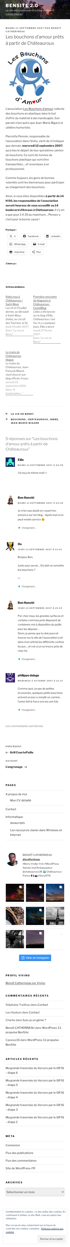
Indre (54, 419)
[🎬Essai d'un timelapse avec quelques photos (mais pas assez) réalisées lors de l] (15, 893)
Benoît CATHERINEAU (20, 1028)
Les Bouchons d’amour (38, 109)
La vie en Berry (22, 414)
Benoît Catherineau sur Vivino (25, 983)
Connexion (13, 1145)
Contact (11, 809)
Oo (20, 544)
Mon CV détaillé (20, 800)
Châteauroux (38, 419)
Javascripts (17, 823)
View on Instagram (37, 957)
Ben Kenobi (26, 497)
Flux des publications (19, 1153)
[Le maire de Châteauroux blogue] (19, 370)
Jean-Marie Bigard (25, 423)
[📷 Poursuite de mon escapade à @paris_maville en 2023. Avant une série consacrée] (15, 916)
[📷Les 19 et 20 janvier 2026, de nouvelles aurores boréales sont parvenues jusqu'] (35, 893)
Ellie (21, 460)
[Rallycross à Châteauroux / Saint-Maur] (19, 313)
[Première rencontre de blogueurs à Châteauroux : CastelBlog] (47, 317)
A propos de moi (16, 794)
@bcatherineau (31, 859)
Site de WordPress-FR (20, 1168)
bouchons (18, 419)
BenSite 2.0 (22, 5)
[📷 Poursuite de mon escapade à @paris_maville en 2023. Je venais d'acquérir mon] (35, 916)
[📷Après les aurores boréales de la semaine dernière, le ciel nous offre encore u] (55, 939)
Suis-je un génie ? (34, 1020)
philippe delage (28, 675)
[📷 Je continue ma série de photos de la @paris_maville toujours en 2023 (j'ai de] (55, 916)
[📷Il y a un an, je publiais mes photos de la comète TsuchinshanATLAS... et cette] (55, 893)
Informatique (14, 817)
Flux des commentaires (21, 1160)
